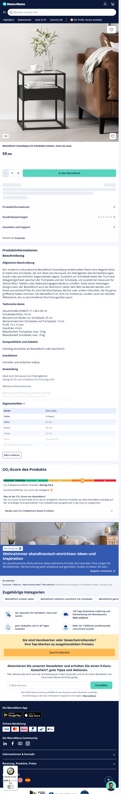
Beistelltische (49, 584)
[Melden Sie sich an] (105, 4)
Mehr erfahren (89, 695)
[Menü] (16, 767)
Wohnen (17, 584)
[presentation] (112, 511)
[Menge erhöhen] (18, 173)
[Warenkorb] (112, 4)
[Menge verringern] (6, 173)
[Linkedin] (5, 743)
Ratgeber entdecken (101, 570)
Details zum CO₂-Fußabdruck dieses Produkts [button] (29, 510)
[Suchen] (11, 12)
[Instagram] (27, 743)
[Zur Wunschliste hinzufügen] (112, 136)
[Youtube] (20, 743)
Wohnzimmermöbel (32, 584)
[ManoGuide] (111, 786)
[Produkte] (4, 12)
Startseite (7, 584)
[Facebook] (12, 743)
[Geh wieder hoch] (108, 780)
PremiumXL (20, 238)
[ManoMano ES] (27, 780)
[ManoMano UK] (20, 780)
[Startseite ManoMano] (51, 4)
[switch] (10, 787)
